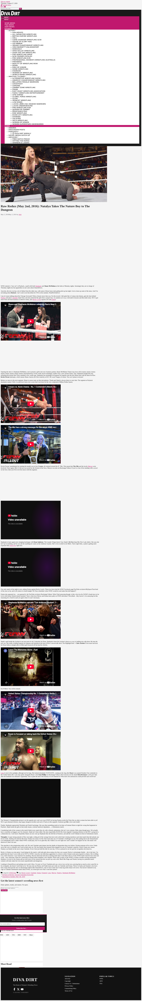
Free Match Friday (21, 139)
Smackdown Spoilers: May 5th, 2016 (13, 877)
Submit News (6, 5)
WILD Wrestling (20, 120)
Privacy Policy (69, 986)
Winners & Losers (20, 143)
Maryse (90, 466)
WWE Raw (12, 873)
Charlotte (15, 298)
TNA (100, 983)
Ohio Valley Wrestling (23, 51)
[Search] (20, 9)
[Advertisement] (50, 229)
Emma (53, 299)
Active (12, 31)
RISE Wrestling (19, 113)
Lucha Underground (22, 106)
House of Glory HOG (22, 42)
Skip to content (5, 1)
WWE (101, 978)
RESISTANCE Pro (19, 111)
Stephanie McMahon (68, 873)
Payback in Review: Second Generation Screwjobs (17, 875)
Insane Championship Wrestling (27, 45)
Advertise (67, 978)
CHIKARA (16, 86)
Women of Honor (20, 122)
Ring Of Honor (19, 67)
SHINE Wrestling (20, 69)
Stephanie (38, 286)
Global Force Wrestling (24, 97)
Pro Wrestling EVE (21, 58)
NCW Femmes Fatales (22, 56)
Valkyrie (16, 119)
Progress (17, 62)
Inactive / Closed (17, 76)
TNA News (9, 25)
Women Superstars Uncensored (28, 124)
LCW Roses (17, 102)
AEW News (9, 27)
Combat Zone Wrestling (23, 87)
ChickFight (17, 84)
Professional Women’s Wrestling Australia (33, 60)
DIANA (15, 89)
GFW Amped (17, 95)
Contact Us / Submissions (72, 983)
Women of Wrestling (22, 73)
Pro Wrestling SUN (21, 108)
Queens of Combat (21, 109)
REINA (15, 65)
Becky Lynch (37, 299)
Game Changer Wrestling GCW (26, 40)
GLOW (15, 98)
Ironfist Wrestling (21, 100)
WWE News (10, 23)
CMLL (14, 38)
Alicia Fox (13, 545)
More (7, 126)
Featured (44, 873)
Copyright (68, 981)
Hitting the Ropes (20, 141)
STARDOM (16, 71)
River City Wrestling (22, 115)
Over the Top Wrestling (24, 52)
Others (8, 29)
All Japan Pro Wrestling (24, 34)
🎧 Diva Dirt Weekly (21, 133)
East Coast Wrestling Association (28, 91)
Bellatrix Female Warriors (25, 82)
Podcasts (13, 132)
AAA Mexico (17, 32)
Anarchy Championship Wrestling (28, 80)
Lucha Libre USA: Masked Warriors (29, 104)
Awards (12, 128)
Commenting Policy (70, 988)
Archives (13, 137)
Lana (2, 773)
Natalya (3, 298)
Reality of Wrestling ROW (25, 63)
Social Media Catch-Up (19, 135)
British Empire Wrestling (24, 36)
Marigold (17, 49)
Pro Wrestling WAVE (22, 54)
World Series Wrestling (24, 74)
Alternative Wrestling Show (26, 78)
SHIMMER (16, 117)
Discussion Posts (17, 130)
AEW (101, 981)
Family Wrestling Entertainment (28, 93)
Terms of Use (68, 991)
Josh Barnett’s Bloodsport (25, 47)
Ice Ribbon (17, 43)
